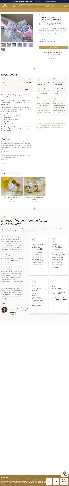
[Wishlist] (62, 6)
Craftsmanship (6, 89)
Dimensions (5, 82)
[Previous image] (2, 27)
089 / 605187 (39, 1)
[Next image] (31, 27)
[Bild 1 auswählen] (3, 44)
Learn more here (4, 159)
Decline (56, 481)
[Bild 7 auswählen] (3, 49)
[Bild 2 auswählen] (9, 44)
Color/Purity (5, 85)
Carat (4, 79)
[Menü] (67, 471)
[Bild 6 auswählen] (31, 44)
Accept (49, 481)
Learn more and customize (63, 481)
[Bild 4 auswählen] (20, 44)
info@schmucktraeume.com (50, 1)
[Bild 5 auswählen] (25, 44)
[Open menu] (67, 6)
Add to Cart (54, 47)
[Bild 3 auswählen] (14, 44)
